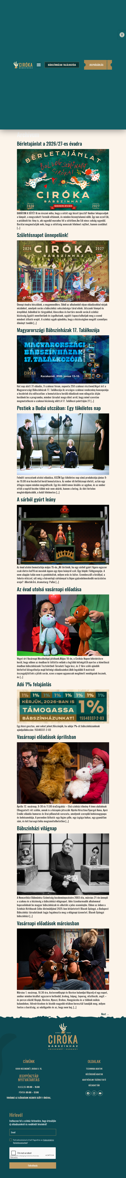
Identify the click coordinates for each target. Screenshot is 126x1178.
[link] (122, 35)
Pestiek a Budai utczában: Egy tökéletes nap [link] (59, 407)
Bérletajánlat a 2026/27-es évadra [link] (49, 143)
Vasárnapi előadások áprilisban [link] (46, 736)
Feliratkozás (33, 1165)
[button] (38, 65)
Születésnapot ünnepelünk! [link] (42, 234)
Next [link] (105, 1014)
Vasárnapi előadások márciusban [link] (48, 923)
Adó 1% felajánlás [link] (34, 684)
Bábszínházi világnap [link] (37, 828)
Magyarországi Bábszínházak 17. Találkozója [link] (58, 329)
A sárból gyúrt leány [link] (36, 499)
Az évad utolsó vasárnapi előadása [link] (49, 589)
